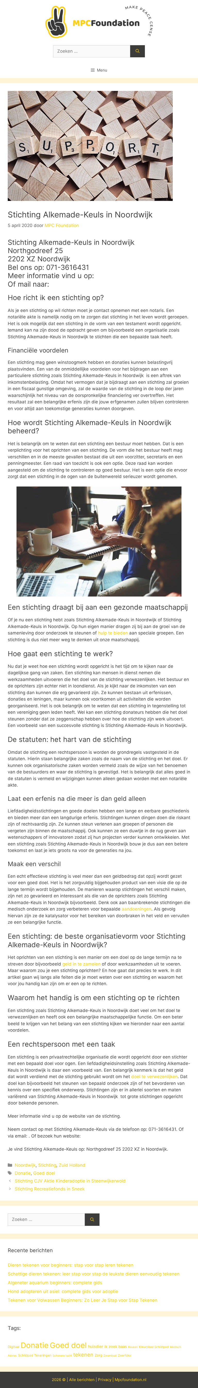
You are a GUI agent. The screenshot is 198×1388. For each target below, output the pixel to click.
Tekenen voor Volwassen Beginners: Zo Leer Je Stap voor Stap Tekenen (82, 1300)
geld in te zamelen (81, 964)
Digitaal (13, 1347)
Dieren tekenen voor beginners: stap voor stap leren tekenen (70, 1265)
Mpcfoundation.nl (130, 1379)
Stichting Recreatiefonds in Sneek (50, 1188)
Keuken (133, 1347)
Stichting (47, 1165)
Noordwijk (25, 1165)
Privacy (104, 1379)
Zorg (98, 1355)
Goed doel (44, 1173)
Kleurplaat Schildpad (154, 1347)
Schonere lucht (62, 1355)
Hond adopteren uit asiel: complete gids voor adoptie (63, 1291)
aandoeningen (136, 909)
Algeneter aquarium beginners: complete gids (55, 1282)
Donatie (23, 1173)
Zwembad (110, 1355)
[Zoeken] (137, 51)
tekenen (83, 1355)
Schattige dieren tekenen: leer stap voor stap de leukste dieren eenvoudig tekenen (93, 1273)
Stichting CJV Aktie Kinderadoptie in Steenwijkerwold (70, 1180)
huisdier (95, 1346)
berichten (86, 1379)
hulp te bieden (113, 633)
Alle (73, 1379)
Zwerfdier (124, 1355)
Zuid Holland (72, 1165)
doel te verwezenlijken (154, 1076)
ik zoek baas (115, 1346)
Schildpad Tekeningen (34, 1355)
